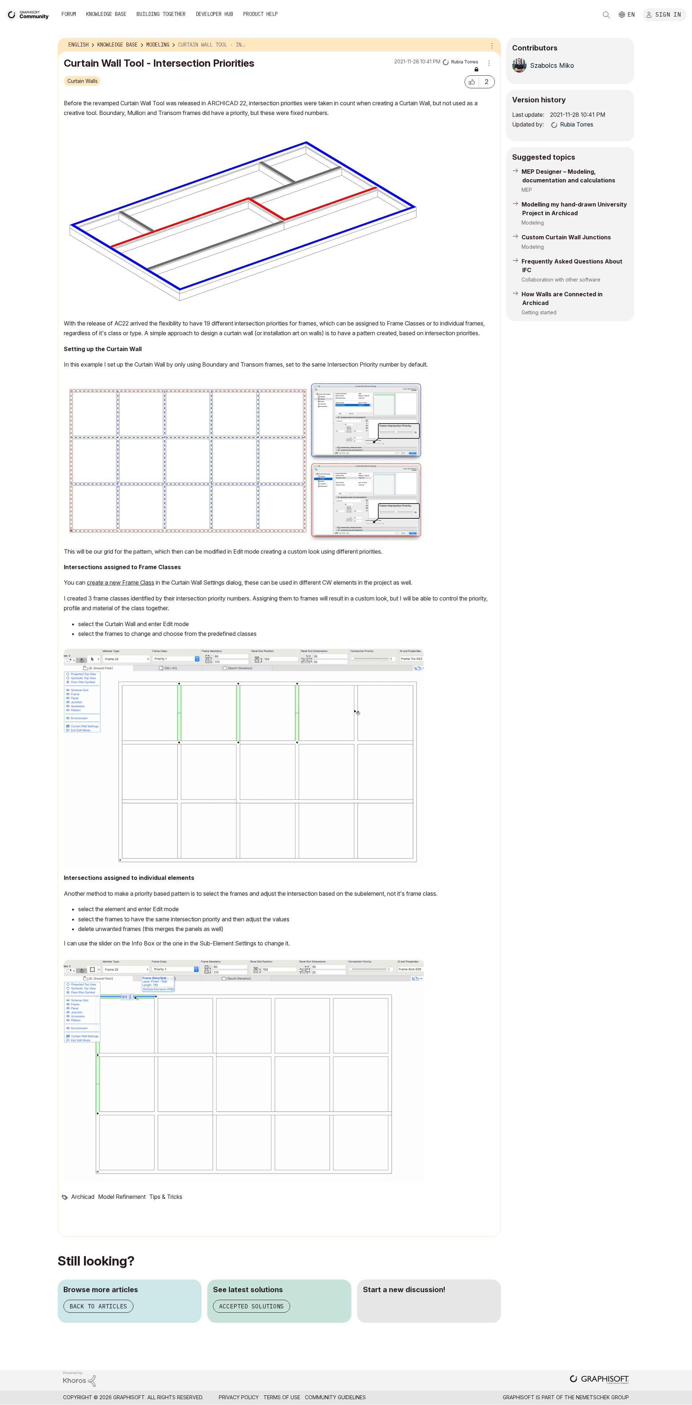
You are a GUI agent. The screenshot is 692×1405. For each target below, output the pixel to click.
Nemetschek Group (602, 1397)
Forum (69, 14)
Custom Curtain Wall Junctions (566, 237)
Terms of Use (281, 1397)
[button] (472, 82)
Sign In (668, 14)
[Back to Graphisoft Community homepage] (29, 14)
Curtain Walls (82, 81)
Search (606, 14)
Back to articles (98, 1306)
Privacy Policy (239, 1397)
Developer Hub (214, 14)
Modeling (533, 223)
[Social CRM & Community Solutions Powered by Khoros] (79, 1378)
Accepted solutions (251, 1306)
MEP (527, 190)
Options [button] (491, 45)
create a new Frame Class (120, 582)
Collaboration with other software (561, 279)
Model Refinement (122, 1196)
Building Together (161, 14)
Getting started (539, 312)
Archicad (82, 1196)
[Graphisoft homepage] (599, 1380)
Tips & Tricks (165, 1196)
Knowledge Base (106, 14)
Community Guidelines (335, 1397)
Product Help (260, 14)
